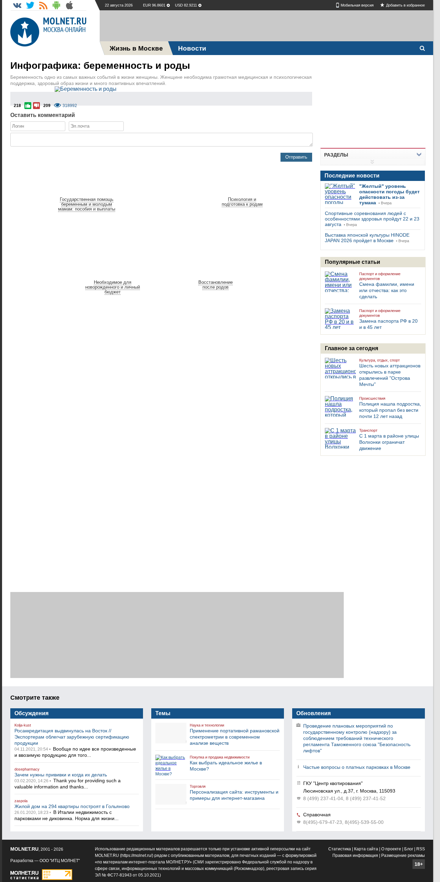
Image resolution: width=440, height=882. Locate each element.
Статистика (339, 849)
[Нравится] (27, 105)
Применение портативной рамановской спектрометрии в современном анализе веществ (234, 737)
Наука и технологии (207, 725)
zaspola (21, 801)
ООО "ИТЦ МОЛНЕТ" (60, 860)
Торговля (198, 786)
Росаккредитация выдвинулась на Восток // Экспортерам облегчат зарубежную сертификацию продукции (71, 737)
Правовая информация (355, 855)
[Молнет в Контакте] (17, 5)
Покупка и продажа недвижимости (220, 757)
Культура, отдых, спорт (379, 360)
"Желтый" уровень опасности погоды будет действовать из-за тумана (389, 194)
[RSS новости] (43, 5)
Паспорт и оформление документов (379, 276)
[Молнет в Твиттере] (30, 5)
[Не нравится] (36, 105)
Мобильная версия (357, 5)
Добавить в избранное (405, 5)
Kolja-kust (22, 725)
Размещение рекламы (403, 855)
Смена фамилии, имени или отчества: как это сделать (386, 290)
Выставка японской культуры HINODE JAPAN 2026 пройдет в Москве (367, 237)
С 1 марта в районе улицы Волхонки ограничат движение (389, 442)
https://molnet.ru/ (136, 855)
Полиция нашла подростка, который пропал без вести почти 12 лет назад (390, 410)
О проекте (391, 849)
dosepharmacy (27, 769)
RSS (420, 849)
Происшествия (372, 398)
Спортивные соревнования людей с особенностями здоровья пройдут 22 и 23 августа (372, 219)
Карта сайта (366, 849)
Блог (408, 849)
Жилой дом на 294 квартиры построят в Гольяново (72, 806)
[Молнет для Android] (56, 5)
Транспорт (368, 430)
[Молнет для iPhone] (69, 5)
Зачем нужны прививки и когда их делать (60, 774)
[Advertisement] (266, 25)
